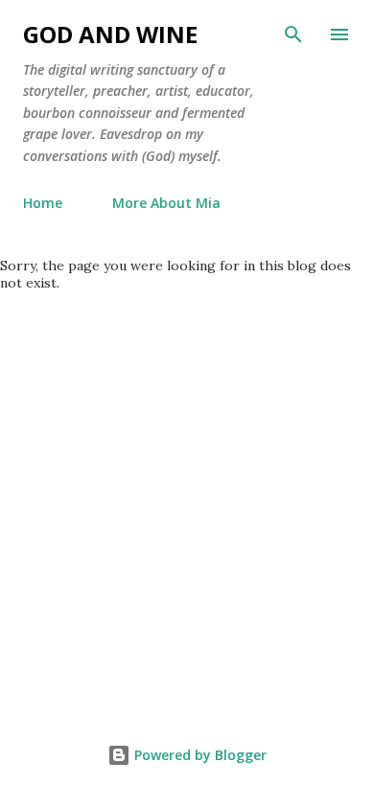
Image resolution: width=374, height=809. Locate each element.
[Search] (293, 34)
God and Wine (110, 34)
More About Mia (166, 203)
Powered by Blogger (198, 755)
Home (42, 203)
